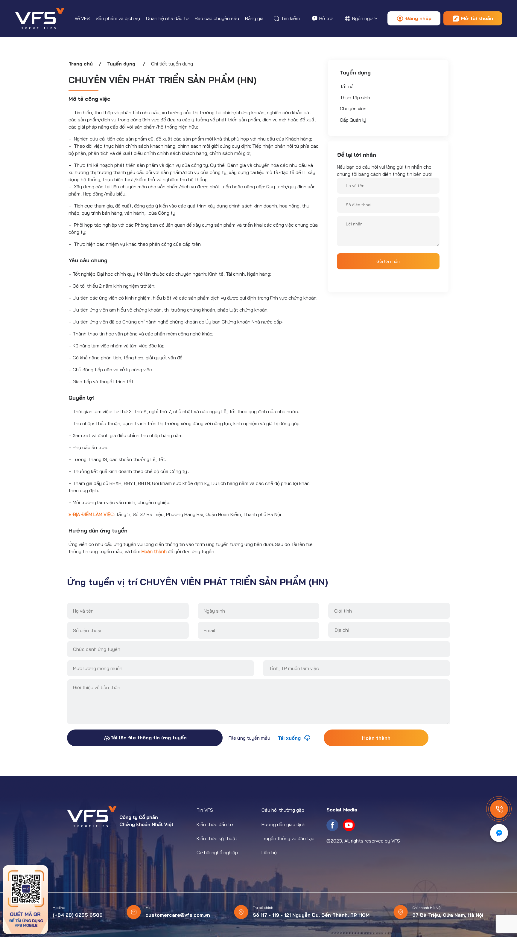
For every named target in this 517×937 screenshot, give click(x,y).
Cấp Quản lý (353, 120)
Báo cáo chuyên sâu (217, 18)
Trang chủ (81, 64)
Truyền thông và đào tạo (287, 838)
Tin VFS (205, 810)
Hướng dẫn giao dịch (283, 824)
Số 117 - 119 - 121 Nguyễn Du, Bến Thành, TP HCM (311, 915)
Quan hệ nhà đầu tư (167, 18)
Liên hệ (269, 852)
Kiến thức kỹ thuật (217, 838)
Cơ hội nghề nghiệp (217, 852)
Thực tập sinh (355, 97)
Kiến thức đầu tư (215, 824)
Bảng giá (254, 18)
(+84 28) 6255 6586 (78, 915)
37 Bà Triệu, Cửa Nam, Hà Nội (447, 915)
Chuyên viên (353, 109)
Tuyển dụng (121, 64)
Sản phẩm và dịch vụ (118, 18)
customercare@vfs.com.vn (177, 915)
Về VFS (82, 18)
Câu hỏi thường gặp (282, 810)
